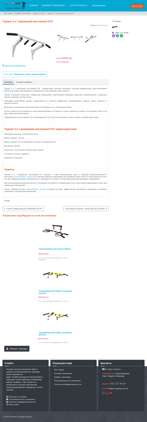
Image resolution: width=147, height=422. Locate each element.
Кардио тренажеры (62, 377)
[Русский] (113, 27)
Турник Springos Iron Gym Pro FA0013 (55, 249)
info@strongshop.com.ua (118, 388)
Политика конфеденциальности (67, 384)
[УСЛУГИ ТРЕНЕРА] (87, 5)
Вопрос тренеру (18, 348)
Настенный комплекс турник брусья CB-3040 (85, 209)
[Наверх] (143, 418)
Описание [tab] (8, 82)
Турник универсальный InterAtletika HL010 (23, 209)
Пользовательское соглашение (21, 399)
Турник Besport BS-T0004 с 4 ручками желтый (55, 292)
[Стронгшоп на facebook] (103, 393)
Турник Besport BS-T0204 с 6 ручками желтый (55, 333)
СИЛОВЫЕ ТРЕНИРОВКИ (53, 5)
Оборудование (99, 5)
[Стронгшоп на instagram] (107, 393)
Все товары (59, 370)
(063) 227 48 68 (121, 33)
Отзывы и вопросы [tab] (24, 82)
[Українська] (116, 27)
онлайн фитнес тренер (35, 189)
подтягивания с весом (23, 177)
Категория (25, 74)
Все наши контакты (112, 369)
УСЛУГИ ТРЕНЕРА (78, 5)
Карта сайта (13, 404)
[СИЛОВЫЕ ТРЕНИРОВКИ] (65, 5)
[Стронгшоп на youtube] (111, 393)
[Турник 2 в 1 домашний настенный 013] (62, 38)
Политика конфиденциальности (22, 402)
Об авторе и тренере (17, 397)
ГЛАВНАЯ (33, 5)
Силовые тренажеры (63, 373)
